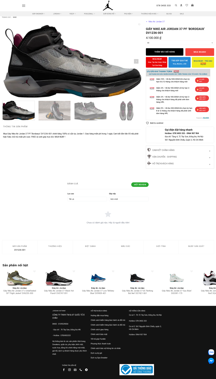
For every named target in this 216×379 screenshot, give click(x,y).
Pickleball (88, 14)
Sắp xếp (112, 194)
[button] (24, 5)
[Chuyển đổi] (209, 150)
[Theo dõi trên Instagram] (70, 370)
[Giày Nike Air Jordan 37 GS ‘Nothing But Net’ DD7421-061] (137, 278)
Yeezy (72, 14)
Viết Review (140, 184)
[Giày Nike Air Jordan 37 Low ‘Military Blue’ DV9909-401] (98, 278)
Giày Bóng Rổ (108, 14)
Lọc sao (70, 194)
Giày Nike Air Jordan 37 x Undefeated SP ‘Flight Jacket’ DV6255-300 (19, 292)
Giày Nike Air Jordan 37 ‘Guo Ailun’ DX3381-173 (177, 292)
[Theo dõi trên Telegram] (87, 370)
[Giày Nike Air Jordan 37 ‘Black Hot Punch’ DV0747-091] (59, 278)
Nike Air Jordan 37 (156, 21)
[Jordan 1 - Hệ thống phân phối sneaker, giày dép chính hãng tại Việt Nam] (108, 5)
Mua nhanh (200, 52)
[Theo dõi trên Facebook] (65, 370)
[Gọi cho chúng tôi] (82, 370)
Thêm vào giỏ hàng (164, 52)
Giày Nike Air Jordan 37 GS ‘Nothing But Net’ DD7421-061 (137, 292)
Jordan (56, 14)
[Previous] (8, 61)
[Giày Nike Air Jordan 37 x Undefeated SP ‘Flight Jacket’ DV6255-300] (20, 278)
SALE (182, 14)
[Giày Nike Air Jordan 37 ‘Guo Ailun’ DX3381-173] (177, 278)
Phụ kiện (127, 14)
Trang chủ (6, 17)
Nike (14, 17)
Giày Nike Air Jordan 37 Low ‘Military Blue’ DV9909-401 (98, 292)
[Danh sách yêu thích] (187, 5)
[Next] (136, 61)
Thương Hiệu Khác (148, 14)
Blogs (169, 14)
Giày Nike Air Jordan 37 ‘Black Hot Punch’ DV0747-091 (59, 292)
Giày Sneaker (37, 14)
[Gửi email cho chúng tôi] (76, 370)
